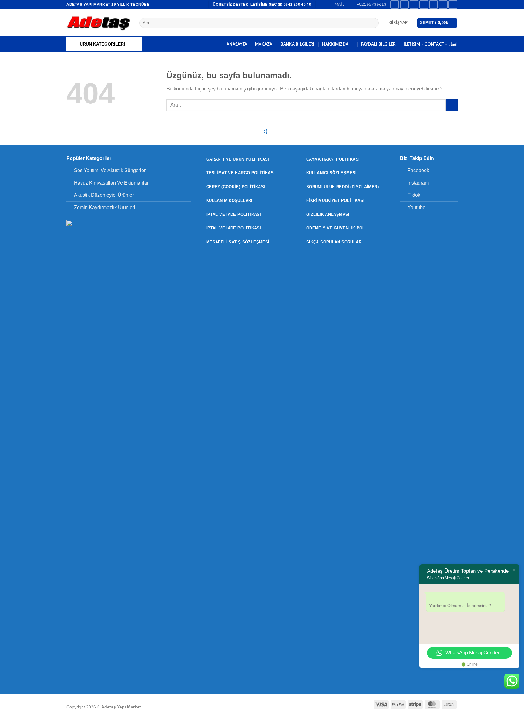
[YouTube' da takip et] (452, 4)
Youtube (416, 207)
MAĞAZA (264, 44)
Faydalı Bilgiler (378, 44)
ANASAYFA (237, 44)
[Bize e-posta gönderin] (433, 4)
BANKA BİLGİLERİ (297, 44)
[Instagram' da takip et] (404, 4)
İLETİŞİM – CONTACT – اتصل (431, 44)
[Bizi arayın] (443, 4)
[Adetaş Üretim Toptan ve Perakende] (98, 23)
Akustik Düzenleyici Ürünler (104, 195)
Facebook (418, 170)
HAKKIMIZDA (335, 44)
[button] (398, 23)
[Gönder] (373, 23)
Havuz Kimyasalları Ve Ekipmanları (112, 182)
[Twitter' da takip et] (423, 4)
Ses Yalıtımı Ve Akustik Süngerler (110, 170)
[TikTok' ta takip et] (414, 4)
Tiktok (414, 195)
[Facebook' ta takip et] (394, 4)
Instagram (418, 182)
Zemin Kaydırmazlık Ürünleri (104, 207)
